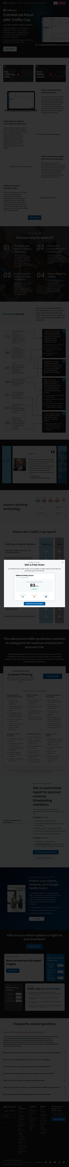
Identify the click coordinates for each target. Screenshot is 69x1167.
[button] (62, 562)
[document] (34, 583)
